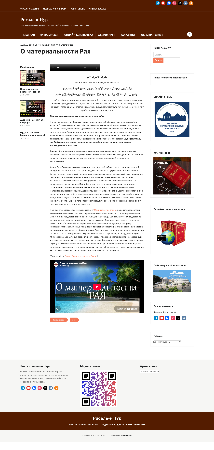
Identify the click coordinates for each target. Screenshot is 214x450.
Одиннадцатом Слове (105, 210)
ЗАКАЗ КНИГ (128, 35)
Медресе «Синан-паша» (55, 9)
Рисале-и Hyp (34, 19)
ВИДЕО (54, 45)
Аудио (24, 45)
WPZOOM (127, 435)
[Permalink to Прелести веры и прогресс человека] (32, 79)
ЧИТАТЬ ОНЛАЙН (77, 425)
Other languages (97, 9)
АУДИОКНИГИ (107, 35)
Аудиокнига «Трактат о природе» (32, 121)
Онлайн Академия (29, 9)
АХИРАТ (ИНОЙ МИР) (39, 45)
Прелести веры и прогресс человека (30, 90)
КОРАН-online (78, 9)
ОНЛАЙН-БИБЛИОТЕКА (78, 35)
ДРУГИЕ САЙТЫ (124, 425)
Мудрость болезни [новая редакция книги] (32, 133)
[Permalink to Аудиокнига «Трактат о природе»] (32, 109)
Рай (70, 45)
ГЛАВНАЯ (29, 35)
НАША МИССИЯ (49, 35)
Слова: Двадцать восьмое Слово (81, 256)
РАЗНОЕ (63, 45)
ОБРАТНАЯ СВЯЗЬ (152, 35)
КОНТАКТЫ (139, 425)
